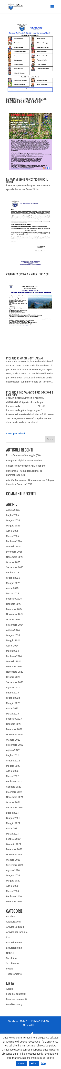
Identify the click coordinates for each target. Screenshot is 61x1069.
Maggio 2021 (13, 823)
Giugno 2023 (13, 698)
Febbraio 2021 (14, 839)
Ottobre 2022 (13, 739)
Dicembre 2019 (14, 901)
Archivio (10, 916)
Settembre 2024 (14, 624)
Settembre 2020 (14, 865)
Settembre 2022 (14, 744)
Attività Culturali (15, 927)
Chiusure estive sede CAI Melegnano (26, 465)
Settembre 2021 (14, 807)
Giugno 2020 (13, 875)
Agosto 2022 (13, 750)
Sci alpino (11, 958)
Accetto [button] (21, 1063)
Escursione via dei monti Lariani (24, 358)
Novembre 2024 (14, 614)
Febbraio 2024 (14, 656)
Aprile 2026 (12, 530)
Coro (8, 937)
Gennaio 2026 (13, 546)
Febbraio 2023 (14, 718)
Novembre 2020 (14, 854)
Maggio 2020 (13, 880)
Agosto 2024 (13, 630)
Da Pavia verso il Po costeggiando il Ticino (27, 180)
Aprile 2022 (12, 771)
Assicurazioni (13, 921)
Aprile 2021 (12, 828)
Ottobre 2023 (13, 677)
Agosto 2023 (13, 687)
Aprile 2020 (12, 886)
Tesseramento (14, 974)
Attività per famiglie (17, 932)
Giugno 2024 (13, 635)
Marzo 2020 (12, 891)
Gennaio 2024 (13, 661)
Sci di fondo (12, 963)
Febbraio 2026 (14, 541)
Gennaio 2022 (13, 786)
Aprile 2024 (12, 645)
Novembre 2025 (14, 557)
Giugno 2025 (13, 577)
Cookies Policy (17, 1020)
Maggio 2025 (13, 583)
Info (43, 1063)
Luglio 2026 (12, 515)
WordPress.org (14, 1004)
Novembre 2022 (14, 734)
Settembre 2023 (14, 682)
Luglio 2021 (12, 812)
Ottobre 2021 (13, 802)
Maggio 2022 (13, 765)
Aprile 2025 (12, 588)
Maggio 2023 (13, 703)
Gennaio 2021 (13, 844)
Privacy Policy (40, 1020)
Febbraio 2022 (14, 781)
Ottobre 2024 (13, 619)
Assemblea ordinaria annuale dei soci (27, 274)
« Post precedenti (15, 433)
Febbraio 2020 (14, 896)
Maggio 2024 (13, 640)
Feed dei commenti (16, 999)
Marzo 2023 (12, 713)
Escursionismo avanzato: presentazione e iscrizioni (29, 393)
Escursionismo (14, 942)
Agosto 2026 (13, 510)
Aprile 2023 (12, 708)
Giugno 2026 (13, 520)
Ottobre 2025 (13, 562)
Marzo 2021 (12, 833)
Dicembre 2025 (14, 551)
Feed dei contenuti (16, 994)
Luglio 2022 (12, 755)
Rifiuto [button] (34, 1063)
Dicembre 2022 (14, 729)
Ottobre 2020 (13, 859)
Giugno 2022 (13, 760)
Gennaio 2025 (13, 604)
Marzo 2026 (12, 536)
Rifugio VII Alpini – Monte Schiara (24, 460)
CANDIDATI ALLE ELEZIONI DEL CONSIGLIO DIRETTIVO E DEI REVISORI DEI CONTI (26, 100)
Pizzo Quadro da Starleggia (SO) (23, 455)
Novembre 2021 (14, 797)
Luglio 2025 (12, 572)
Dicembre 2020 (14, 849)
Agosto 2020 (13, 870)
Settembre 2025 (14, 567)
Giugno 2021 (13, 818)
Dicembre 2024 (14, 609)
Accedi (9, 988)
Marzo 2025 (12, 593)
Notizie (10, 953)
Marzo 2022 (12, 776)
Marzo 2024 (12, 651)
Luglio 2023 (12, 692)
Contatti (28, 1025)
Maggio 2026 (13, 525)
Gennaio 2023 (13, 724)
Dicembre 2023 (14, 666)
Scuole (9, 968)
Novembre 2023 (14, 671)
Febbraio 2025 (14, 598)
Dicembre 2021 (14, 792)
